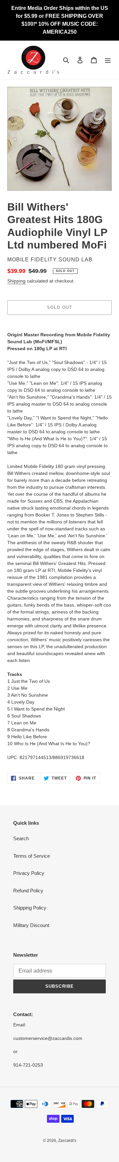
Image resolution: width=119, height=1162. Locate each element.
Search (21, 838)
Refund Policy (28, 890)
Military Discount (31, 925)
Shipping (16, 280)
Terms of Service (31, 856)
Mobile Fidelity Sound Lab (50, 259)
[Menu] (108, 60)
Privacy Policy (28, 873)
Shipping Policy (29, 908)
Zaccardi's (67, 1140)
